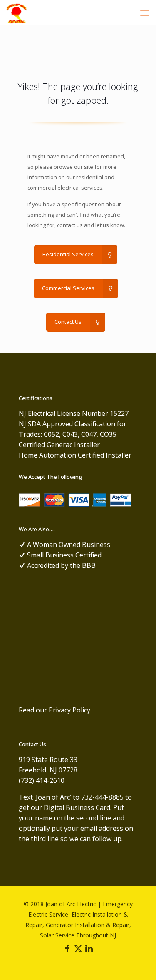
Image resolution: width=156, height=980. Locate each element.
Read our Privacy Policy (54, 710)
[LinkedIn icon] (89, 949)
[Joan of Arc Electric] (16, 12)
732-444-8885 (102, 797)
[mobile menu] (145, 12)
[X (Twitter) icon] (78, 949)
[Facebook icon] (67, 949)
